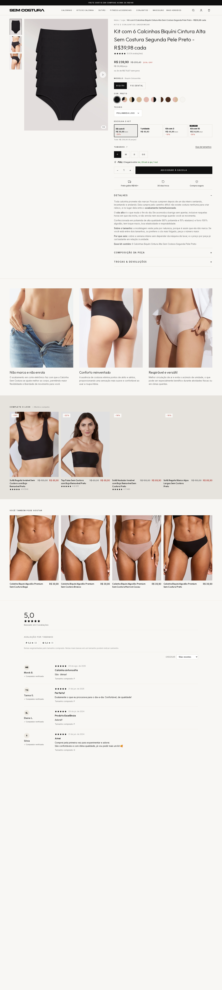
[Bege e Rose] (175, 99)
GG (143, 154)
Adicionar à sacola (174, 170)
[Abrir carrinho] (209, 10)
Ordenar (170, 657)
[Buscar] (193, 10)
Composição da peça (129, 252)
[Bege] (139, 99)
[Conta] (201, 10)
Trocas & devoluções (130, 261)
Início (116, 20)
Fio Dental (136, 85)
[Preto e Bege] (132, 99)
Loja (123, 20)
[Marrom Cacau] (168, 99)
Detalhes (121, 195)
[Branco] (182, 99)
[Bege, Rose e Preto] (124, 99)
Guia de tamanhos (203, 147)
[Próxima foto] (103, 74)
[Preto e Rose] (153, 99)
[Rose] (146, 99)
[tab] (16, 27)
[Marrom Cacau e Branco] (161, 99)
